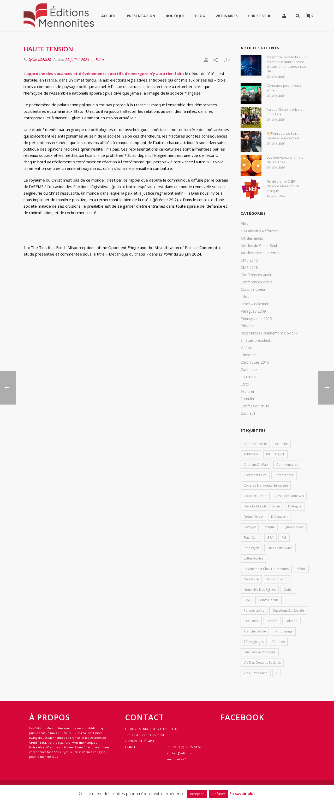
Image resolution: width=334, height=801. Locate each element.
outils (288, 589)
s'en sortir (251, 621)
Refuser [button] (218, 793)
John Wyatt (251, 548)
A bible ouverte (255, 444)
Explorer (247, 391)
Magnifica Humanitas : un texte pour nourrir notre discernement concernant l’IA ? (287, 64)
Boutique (175, 15)
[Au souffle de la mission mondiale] (251, 117)
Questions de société (288, 610)
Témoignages (254, 641)
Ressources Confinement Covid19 (269, 333)
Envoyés (250, 527)
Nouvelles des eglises (260, 589)
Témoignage (283, 631)
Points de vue (268, 600)
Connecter (249, 369)
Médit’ (301, 569)
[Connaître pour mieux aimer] (251, 93)
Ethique (269, 527)
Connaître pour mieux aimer (284, 87)
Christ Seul (259, 15)
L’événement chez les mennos (266, 569)
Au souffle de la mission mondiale (286, 111)
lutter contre (253, 558)
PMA (247, 600)
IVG (284, 537)
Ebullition (248, 377)
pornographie (254, 610)
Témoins (278, 641)
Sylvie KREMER (39, 59)
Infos (245, 296)
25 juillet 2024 (77, 59)
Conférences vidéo (256, 282)
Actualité (281, 444)
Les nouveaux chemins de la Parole (285, 159)
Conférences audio (256, 274)
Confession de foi (255, 406)
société (272, 621)
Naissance (251, 579)
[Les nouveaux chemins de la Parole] (251, 165)
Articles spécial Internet (260, 253)
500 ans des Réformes (260, 231)
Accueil (108, 15)
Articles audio (252, 238)
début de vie (253, 516)
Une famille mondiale (260, 652)
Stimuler (247, 398)
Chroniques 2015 (255, 362)
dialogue (294, 506)
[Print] (206, 60)
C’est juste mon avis (289, 496)
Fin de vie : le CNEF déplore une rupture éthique (283, 186)
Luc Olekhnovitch (280, 548)
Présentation (141, 15)
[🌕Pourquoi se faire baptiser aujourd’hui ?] (251, 141)
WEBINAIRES (227, 15)
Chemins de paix (256, 464)
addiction (251, 454)
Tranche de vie (255, 631)
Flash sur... (251, 537)
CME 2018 (249, 267)
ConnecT (248, 413)
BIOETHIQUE (275, 454)
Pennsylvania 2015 (256, 318)
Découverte (279, 516)
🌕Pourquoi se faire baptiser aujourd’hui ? (284, 135)
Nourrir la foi (277, 579)
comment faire (255, 475)
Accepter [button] (197, 793)
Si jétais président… (257, 340)
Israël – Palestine (255, 304)
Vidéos (246, 347)
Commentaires (287, 464)
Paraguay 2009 (253, 311)
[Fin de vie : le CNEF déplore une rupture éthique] (251, 189)
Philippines (249, 326)
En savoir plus (242, 793)
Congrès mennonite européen (266, 485)
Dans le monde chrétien (262, 506)
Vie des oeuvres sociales (262, 662)
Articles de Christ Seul (259, 245)
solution (291, 621)
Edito (100, 59)
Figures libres (293, 527)
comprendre (284, 475)
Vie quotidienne (255, 673)
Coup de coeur (253, 289)
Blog (200, 15)
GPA (270, 537)
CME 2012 (249, 260)
